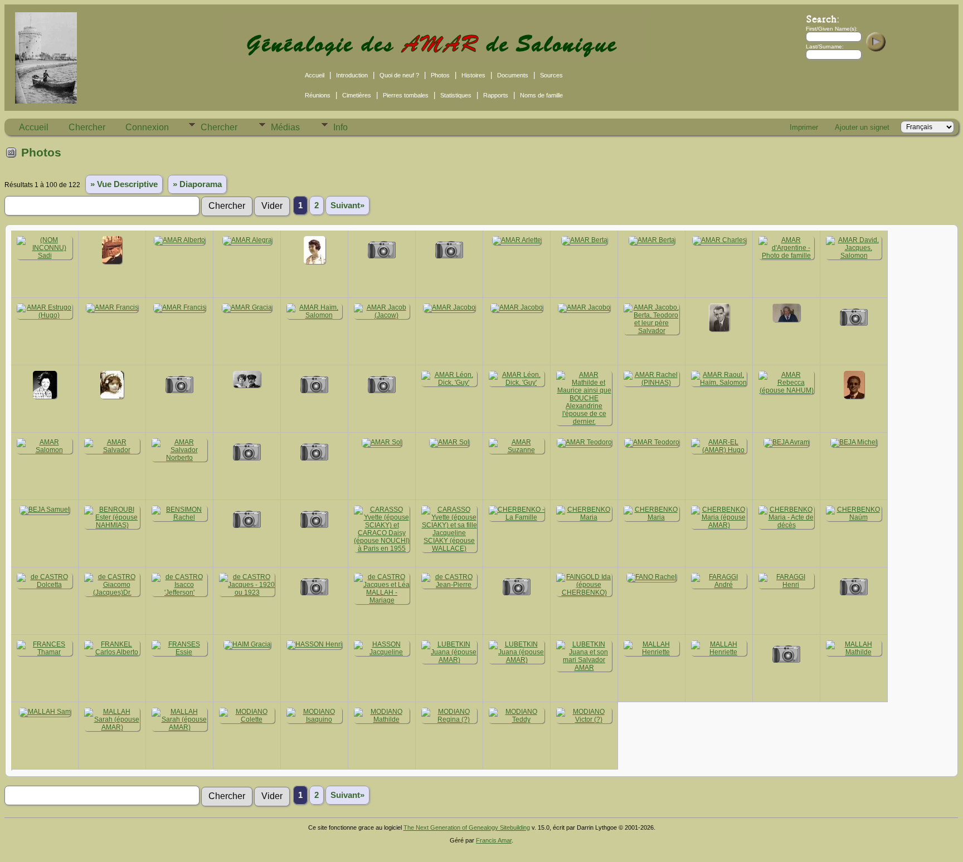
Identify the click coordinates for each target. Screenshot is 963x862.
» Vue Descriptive (124, 184)
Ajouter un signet (862, 127)
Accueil (314, 75)
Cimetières (356, 95)
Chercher (87, 127)
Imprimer (804, 127)
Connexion (147, 127)
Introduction (352, 75)
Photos (440, 75)
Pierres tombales (406, 95)
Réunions (317, 95)
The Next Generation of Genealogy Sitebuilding (466, 827)
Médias (285, 127)
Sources (551, 75)
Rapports (495, 95)
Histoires (473, 75)
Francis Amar (494, 840)
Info (340, 127)
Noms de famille (541, 95)
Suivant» (347, 205)
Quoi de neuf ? (399, 75)
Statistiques (455, 95)
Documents (512, 75)
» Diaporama (197, 184)
